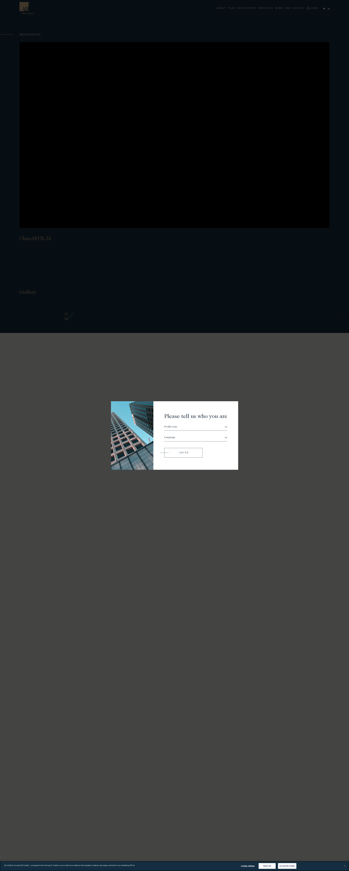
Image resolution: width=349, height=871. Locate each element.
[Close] (345, 866)
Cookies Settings (248, 866)
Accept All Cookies (287, 866)
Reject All (267, 866)
